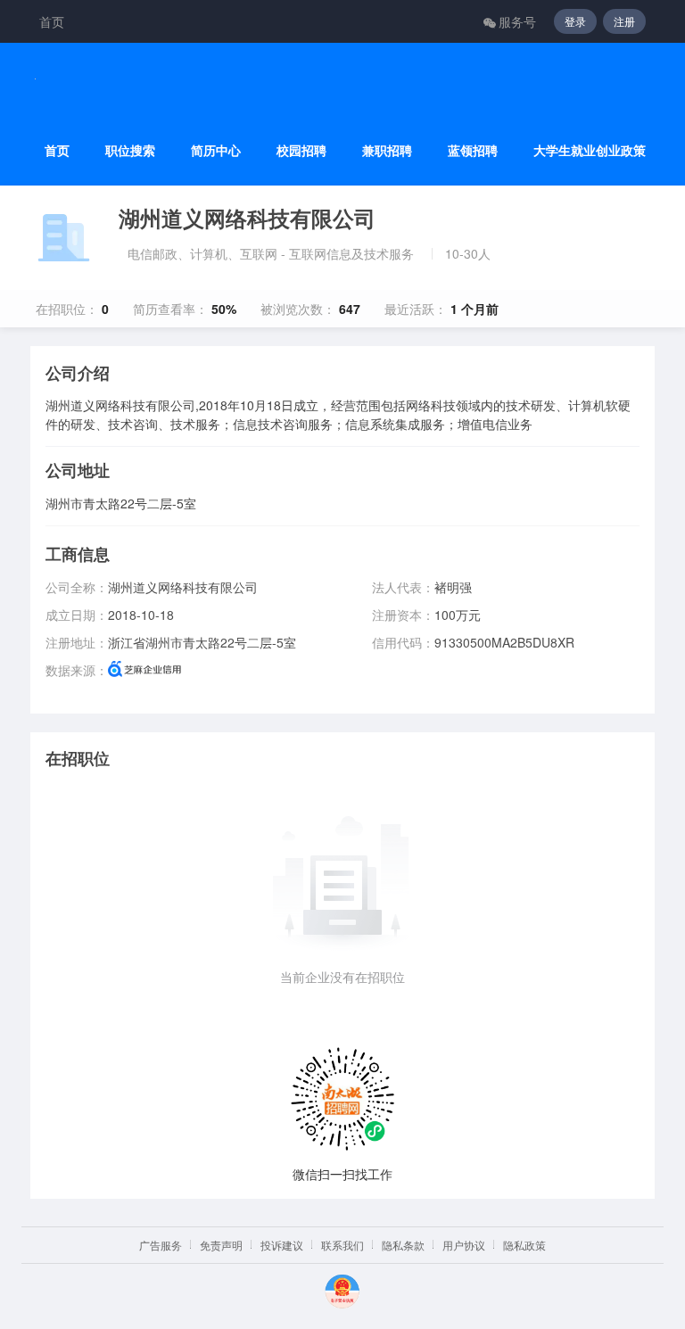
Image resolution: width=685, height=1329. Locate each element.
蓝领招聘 (473, 150)
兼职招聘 (387, 150)
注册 (624, 21)
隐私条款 (403, 1244)
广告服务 (160, 1244)
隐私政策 (524, 1244)
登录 (575, 21)
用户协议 (463, 1244)
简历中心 (216, 150)
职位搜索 (130, 150)
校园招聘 (301, 150)
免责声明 (221, 1244)
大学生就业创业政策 (589, 150)
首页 (51, 21)
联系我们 (342, 1244)
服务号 (517, 21)
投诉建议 (281, 1244)
